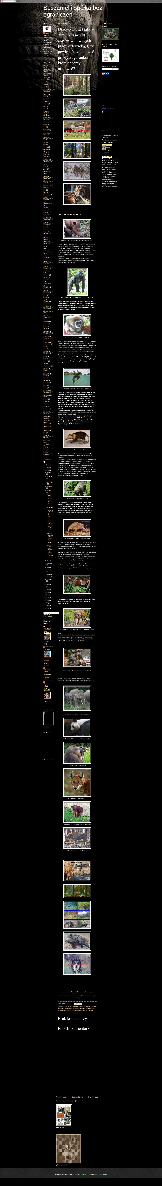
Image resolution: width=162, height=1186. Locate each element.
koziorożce (46, 217)
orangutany (67, 1010)
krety (44, 222)
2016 (46, 589)
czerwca (49, 563)
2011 (46, 603)
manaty (45, 263)
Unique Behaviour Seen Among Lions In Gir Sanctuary (47, 674)
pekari (45, 328)
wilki (89, 1010)
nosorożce (61, 1010)
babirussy (46, 89)
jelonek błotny (47, 178)
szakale (45, 380)
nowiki (45, 295)
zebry (45, 442)
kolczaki (45, 199)
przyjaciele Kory (47, 338)
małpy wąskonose (90, 1008)
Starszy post (93, 1097)
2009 (46, 608)
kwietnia (49, 570)
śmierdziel (46, 392)
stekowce (46, 373)
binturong (46, 94)
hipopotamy (46, 161)
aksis (44, 65)
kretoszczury (47, 219)
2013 (46, 597)
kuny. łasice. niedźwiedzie (47, 232)
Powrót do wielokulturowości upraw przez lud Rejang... (50, 538)
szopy (45, 387)
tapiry (44, 404)
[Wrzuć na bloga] (76, 1004)
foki (44, 139)
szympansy (46, 390)
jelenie (45, 176)
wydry (45, 435)
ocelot (45, 297)
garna (45, 142)
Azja (70, 1008)
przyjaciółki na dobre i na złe (47, 343)
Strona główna (77, 1097)
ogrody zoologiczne (46, 300)
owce (44, 312)
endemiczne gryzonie (46, 130)
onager (45, 303)
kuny (44, 229)
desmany (46, 122)
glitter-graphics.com (61, 1165)
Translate (49, 616)
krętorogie (46, 224)
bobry (45, 99)
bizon (44, 96)
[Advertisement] (77, 1082)
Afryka (65, 1006)
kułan (44, 227)
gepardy (45, 147)
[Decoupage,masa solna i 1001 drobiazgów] (107, 129)
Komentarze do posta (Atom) (71, 1101)
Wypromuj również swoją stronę (108, 130)
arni (44, 82)
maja (48, 567)
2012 (46, 600)
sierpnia (49, 490)
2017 (46, 587)
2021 (46, 465)
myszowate (46, 271)
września (49, 486)
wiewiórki (46, 430)
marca (49, 574)
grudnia (49, 472)
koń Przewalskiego (47, 202)
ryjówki (45, 356)
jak (44, 173)
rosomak (45, 351)
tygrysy (85, 1010)
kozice (45, 214)
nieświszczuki (47, 283)
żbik (44, 447)
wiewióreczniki (47, 426)
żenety (45, 450)
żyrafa (45, 454)
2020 (46, 467)
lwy (44, 253)
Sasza (45, 363)
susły (44, 378)
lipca (48, 560)
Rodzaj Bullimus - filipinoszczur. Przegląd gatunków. (50, 500)
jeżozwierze (46, 185)
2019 (46, 470)
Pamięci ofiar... (47, 317)
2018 (46, 584)
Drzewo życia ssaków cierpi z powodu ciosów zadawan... (49, 526)
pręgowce (46, 336)
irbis (44, 166)
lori (44, 248)
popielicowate (47, 333)
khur (44, 190)
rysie (44, 358)
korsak (45, 210)
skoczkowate (47, 366)
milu (44, 266)
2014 (46, 595)
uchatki (45, 413)
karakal (45, 187)
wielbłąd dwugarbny (46, 423)
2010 (46, 605)
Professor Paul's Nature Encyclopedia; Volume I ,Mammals (47, 687)
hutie (44, 164)
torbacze (45, 408)
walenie (45, 416)
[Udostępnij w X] (78, 1004)
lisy (44, 246)
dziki (44, 127)
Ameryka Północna (84, 1006)
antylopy (45, 79)
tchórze (45, 406)
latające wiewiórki (46, 240)
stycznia (49, 579)
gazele (45, 144)
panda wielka (74, 1010)
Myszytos (46, 275)
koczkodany (46, 195)
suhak (45, 375)
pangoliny (46, 324)
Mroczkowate (47, 700)
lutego (49, 576)
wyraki (45, 437)
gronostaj (46, 156)
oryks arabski (47, 308)
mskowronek (83, 1174)
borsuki (45, 101)
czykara (45, 119)
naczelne (45, 277)
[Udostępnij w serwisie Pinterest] (81, 1004)
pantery (45, 326)
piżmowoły (46, 331)
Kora (44, 207)
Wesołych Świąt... (46, 419)
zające (45, 440)
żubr (92, 1010)
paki (44, 315)
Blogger (105, 1174)
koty (44, 212)
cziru (44, 108)
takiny (45, 401)
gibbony (45, 149)
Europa (75, 1008)
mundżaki (46, 268)
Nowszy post (61, 1097)
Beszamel (46, 91)
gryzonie (45, 159)
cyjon (44, 106)
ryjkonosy (46, 353)
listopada (49, 476)
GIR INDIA (47, 670)
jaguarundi (46, 171)
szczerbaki (46, 383)
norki (44, 290)
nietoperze (46, 287)
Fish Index (47, 649)
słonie (80, 1010)
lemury (45, 243)
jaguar (45, 169)
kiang (44, 192)
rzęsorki (45, 361)
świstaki (45, 399)
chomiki (45, 104)
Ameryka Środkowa (46, 76)
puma (45, 346)
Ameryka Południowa (73, 1006)
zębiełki (45, 445)
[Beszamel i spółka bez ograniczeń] (48, 724)
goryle (83, 1008)
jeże (44, 182)
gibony (79, 1008)
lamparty (45, 237)
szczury (45, 385)
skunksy (45, 368)
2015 (46, 592)
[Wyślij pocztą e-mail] (74, 1004)
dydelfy (45, 124)
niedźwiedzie (47, 280)
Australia (66, 1008)
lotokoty (45, 251)
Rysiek (47, 33)
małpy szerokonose (47, 256)
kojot (44, 197)
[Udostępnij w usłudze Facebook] (79, 1004)
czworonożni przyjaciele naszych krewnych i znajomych (46, 114)
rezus (45, 348)
